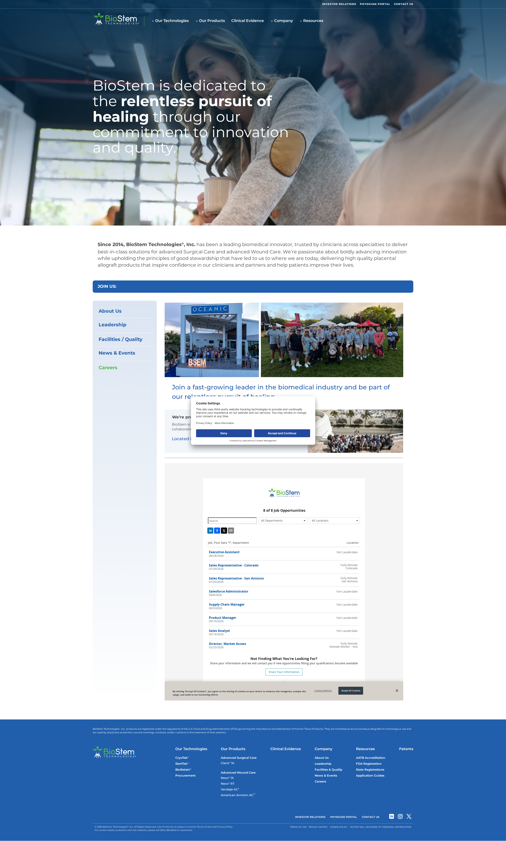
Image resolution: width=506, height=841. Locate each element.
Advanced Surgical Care (239, 758)
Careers (108, 368)
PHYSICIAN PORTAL (375, 4)
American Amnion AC (238, 795)
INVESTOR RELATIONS (339, 4)
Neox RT (227, 784)
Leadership (112, 325)
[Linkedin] (391, 817)
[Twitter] (409, 817)
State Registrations (370, 769)
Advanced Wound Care (238, 772)
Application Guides (370, 775)
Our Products (212, 21)
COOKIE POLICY (338, 827)
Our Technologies (172, 21)
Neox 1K (227, 778)
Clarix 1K (227, 763)
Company (283, 21)
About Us (110, 311)
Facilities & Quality (328, 769)
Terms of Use (298, 827)
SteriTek (182, 764)
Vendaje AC (230, 789)
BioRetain (183, 769)
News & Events (117, 353)
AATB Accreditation (370, 758)
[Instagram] (400, 817)
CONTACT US (403, 4)
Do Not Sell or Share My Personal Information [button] (380, 827)
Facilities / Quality (120, 339)
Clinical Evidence (247, 21)
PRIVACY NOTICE (318, 827)
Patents (406, 749)
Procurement (185, 775)
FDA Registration (368, 764)
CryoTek (182, 758)
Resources (313, 21)
